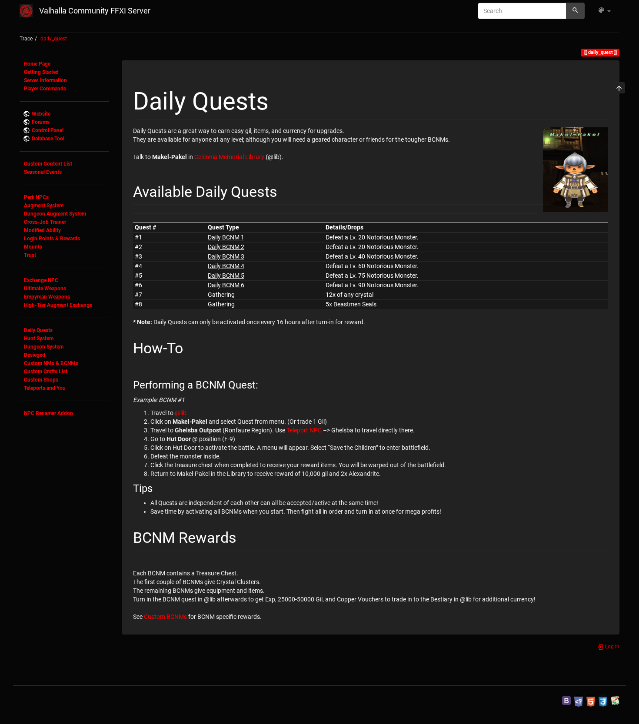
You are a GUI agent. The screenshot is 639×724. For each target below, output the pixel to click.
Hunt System (38, 338)
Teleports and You (45, 388)
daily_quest (53, 39)
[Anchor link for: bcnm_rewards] (243, 536)
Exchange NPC (41, 280)
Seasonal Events (43, 172)
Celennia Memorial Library (229, 156)
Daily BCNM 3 (226, 256)
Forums (41, 122)
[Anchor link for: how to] (190, 346)
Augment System (43, 206)
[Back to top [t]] (619, 88)
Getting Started (41, 72)
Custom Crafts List (45, 372)
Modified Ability (42, 230)
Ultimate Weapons (45, 289)
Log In (611, 647)
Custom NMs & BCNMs (51, 363)
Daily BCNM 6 (226, 285)
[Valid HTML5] (590, 700)
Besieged (34, 355)
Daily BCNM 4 (226, 265)
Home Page (37, 64)
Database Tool (48, 139)
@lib (180, 412)
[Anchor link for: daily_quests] (281, 98)
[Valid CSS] (603, 700)
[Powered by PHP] (578, 700)
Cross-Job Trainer (45, 222)
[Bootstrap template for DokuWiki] (566, 700)
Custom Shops (41, 380)
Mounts (33, 247)
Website (41, 114)
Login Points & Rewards (52, 239)
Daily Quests (38, 330)
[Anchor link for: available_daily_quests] (284, 190)
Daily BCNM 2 (226, 246)
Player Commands (45, 89)
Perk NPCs (36, 197)
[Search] (575, 11)
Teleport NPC (304, 430)
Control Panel (47, 130)
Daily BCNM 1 (226, 237)
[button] (604, 11)
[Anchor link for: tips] (158, 487)
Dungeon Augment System (55, 214)
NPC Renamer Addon (48, 413)
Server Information (45, 80)
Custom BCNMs (165, 616)
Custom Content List (48, 164)
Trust (30, 255)
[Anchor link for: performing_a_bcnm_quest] (263, 384)
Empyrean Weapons (47, 297)
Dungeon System (43, 347)
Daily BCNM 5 (226, 275)
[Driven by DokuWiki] (615, 700)
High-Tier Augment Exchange (58, 305)
